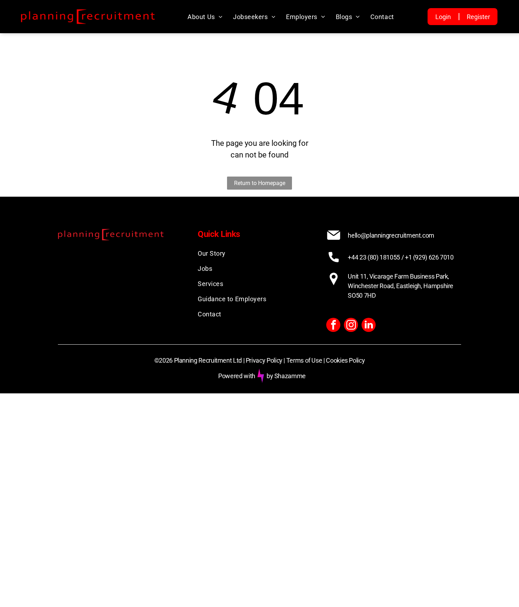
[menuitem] (205, 17)
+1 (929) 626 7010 (429, 257)
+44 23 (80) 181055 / (376, 257)
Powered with (236, 376)
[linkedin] (369, 326)
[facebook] (333, 326)
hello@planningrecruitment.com (391, 235)
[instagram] (351, 326)
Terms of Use (304, 360)
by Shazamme (286, 376)
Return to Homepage (259, 183)
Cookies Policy (345, 360)
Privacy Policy (264, 360)
